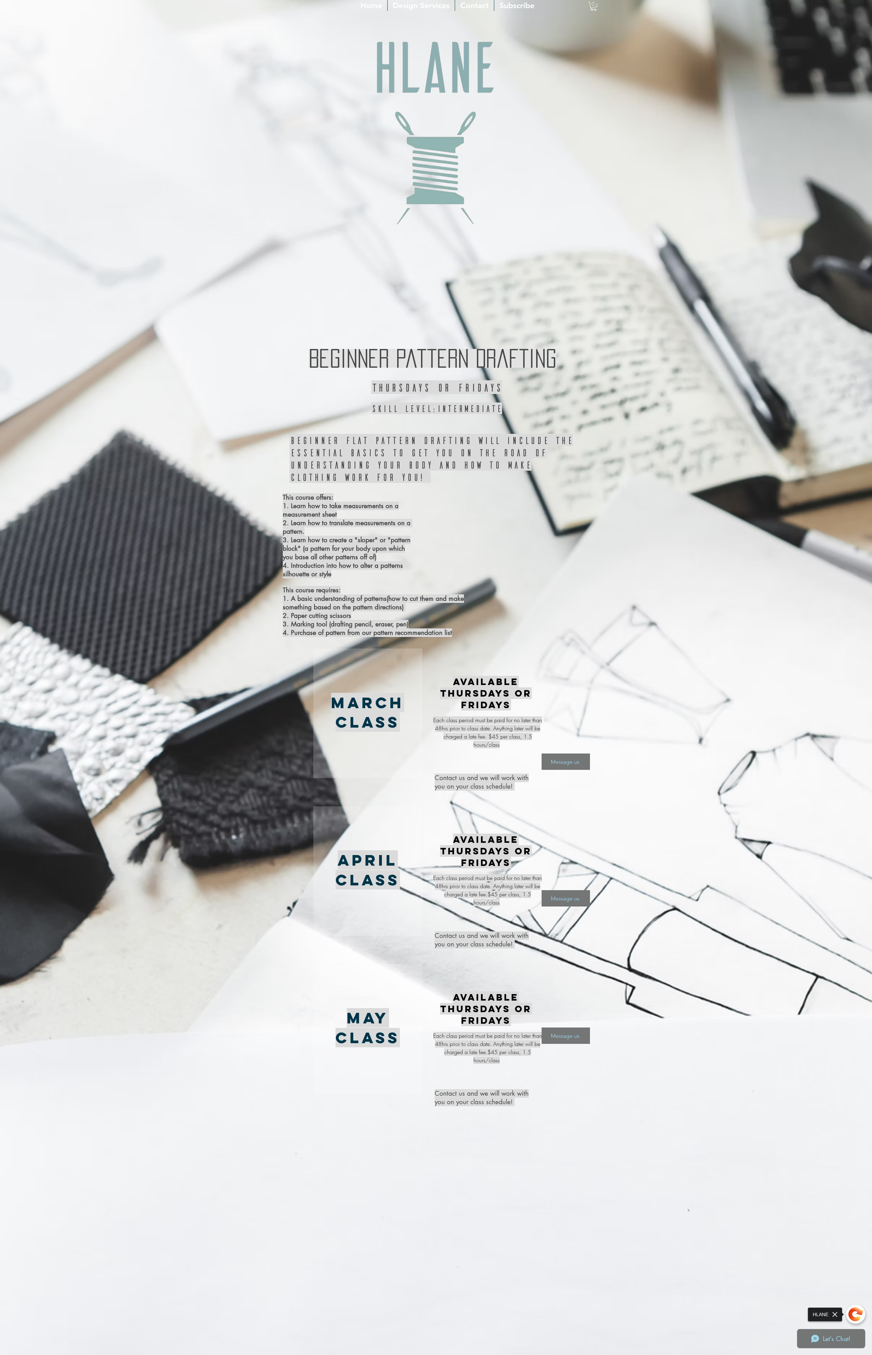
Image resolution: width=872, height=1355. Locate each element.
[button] (593, 6)
